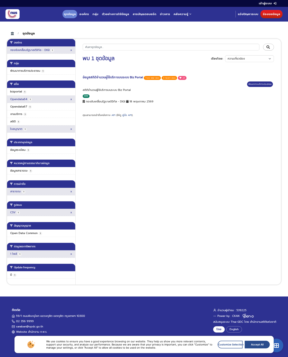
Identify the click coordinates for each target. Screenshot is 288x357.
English (234, 329)
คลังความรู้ (181, 14)
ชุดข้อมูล (70, 14)
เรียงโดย (216, 59)
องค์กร (84, 14)
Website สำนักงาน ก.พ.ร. (31, 332)
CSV (86, 95)
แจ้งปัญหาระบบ (248, 14)
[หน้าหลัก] (12, 14)
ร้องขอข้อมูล (271, 14)
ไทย (218, 329)
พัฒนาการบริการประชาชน (260, 84)
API (113, 115)
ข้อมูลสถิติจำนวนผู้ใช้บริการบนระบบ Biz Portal (113, 77)
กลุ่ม (95, 14)
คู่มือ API (127, 115)
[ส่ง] (268, 47)
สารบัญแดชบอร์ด (144, 14)
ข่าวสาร (165, 14)
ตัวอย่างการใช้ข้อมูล (115, 14)
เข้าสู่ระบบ (265, 3)
